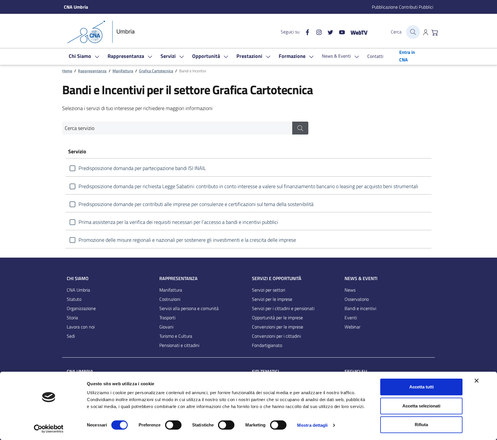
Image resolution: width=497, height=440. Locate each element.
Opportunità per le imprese (277, 317)
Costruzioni (169, 299)
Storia (72, 317)
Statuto (74, 299)
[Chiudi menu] (488, 13)
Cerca (396, 31)
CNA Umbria (78, 289)
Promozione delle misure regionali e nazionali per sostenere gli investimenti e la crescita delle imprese (187, 240)
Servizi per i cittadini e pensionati (283, 308)
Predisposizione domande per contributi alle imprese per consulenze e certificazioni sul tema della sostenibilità (196, 204)
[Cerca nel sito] (413, 32)
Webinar (352, 326)
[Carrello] (434, 32)
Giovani (166, 326)
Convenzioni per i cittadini (276, 336)
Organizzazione (81, 308)
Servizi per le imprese (272, 299)
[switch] (173, 425)
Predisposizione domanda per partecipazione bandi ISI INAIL (142, 168)
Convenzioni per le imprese (277, 326)
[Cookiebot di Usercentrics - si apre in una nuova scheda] (49, 428)
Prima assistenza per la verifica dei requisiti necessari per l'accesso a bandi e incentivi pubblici (178, 222)
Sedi (71, 336)
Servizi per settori (268, 289)
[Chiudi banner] (477, 381)
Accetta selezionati (421, 405)
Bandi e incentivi (360, 308)
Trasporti (167, 317)
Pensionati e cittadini (179, 345)
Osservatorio (357, 299)
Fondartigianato (267, 345)
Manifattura (122, 71)
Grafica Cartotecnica (156, 71)
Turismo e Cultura (175, 336)
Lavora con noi (81, 326)
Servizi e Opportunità (276, 278)
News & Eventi (361, 278)
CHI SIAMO (78, 278)
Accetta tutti (421, 386)
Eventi (351, 317)
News (350, 289)
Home (67, 71)
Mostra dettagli (312, 425)
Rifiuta (421, 424)
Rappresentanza (92, 71)
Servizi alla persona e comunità (189, 308)
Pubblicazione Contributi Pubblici (402, 6)
